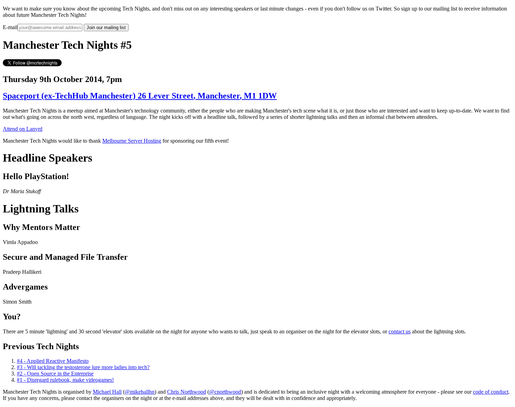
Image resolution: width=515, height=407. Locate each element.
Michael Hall (107, 392)
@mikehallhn (139, 392)
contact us (400, 331)
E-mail (10, 27)
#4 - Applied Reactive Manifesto (53, 361)
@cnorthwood (225, 392)
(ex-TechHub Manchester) (140, 95)
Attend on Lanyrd (22, 129)
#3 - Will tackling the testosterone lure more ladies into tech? (83, 367)
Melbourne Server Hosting (131, 141)
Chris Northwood (186, 392)
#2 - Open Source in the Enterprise (55, 374)
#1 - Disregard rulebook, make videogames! (65, 380)
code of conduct (490, 392)
